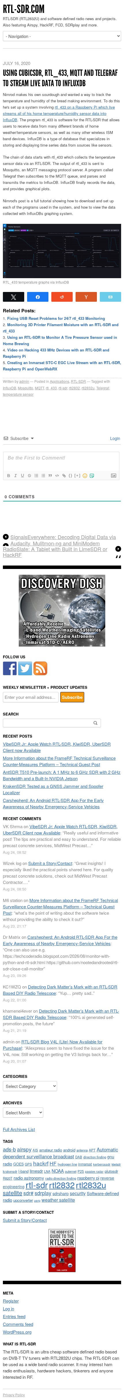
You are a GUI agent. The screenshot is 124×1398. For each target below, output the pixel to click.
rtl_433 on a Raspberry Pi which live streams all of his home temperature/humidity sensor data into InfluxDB (59, 113)
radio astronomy (29, 1178)
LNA (47, 1171)
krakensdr (10, 1171)
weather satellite (58, 1199)
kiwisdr (116, 1164)
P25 (81, 1171)
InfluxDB (9, 387)
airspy (24, 1149)
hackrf (40, 1163)
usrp (37, 1200)
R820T (7, 1178)
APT (92, 1149)
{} (71, 475)
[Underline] (22, 475)
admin (24, 381)
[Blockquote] (49, 475)
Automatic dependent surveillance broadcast (60, 1153)
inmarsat (85, 1164)
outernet (70, 1171)
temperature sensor (18, 394)
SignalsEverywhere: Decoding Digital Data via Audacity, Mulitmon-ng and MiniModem (63, 540)
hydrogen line (67, 1164)
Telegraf (102, 387)
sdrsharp (60, 1193)
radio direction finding (60, 1178)
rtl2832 (74, 387)
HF (53, 1163)
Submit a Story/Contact (50, 863)
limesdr (36, 1171)
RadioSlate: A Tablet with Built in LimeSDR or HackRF (55, 552)
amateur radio (50, 1150)
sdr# (28, 1193)
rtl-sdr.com (23, 9)
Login (114, 438)
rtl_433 (51, 387)
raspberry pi (88, 1178)
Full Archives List (19, 1129)
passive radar (94, 1171)
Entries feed (14, 1316)
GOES (18, 1164)
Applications (59, 381)
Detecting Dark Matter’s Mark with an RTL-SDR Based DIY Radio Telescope (61, 1014)
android (69, 1150)
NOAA (58, 1171)
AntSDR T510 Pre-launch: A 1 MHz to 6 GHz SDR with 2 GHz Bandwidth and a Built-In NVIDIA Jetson (62, 775)
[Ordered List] (36, 475)
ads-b (9, 1149)
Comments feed (18, 1324)
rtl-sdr (63, 387)
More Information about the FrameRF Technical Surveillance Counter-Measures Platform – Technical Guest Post (59, 761)
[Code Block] (56, 475)
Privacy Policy (14, 1394)
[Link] (63, 475)
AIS (35, 1150)
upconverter (23, 1200)
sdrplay (43, 1193)
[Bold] (8, 475)
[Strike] (29, 475)
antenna (82, 1150)
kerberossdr (101, 1164)
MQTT (39, 387)
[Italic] (15, 475)
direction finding (94, 1157)
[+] (77, 475)
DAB (78, 1157)
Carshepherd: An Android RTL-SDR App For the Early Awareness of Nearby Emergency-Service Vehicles (53, 803)
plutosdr (111, 1171)
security (78, 1193)
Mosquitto (25, 387)
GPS (28, 1164)
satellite (12, 1193)
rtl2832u (88, 387)
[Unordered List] (43, 475)
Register (11, 1301)
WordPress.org (17, 1332)
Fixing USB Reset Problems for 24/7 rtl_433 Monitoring (56, 318)
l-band (23, 1171)
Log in (8, 1308)
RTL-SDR (78, 381)
